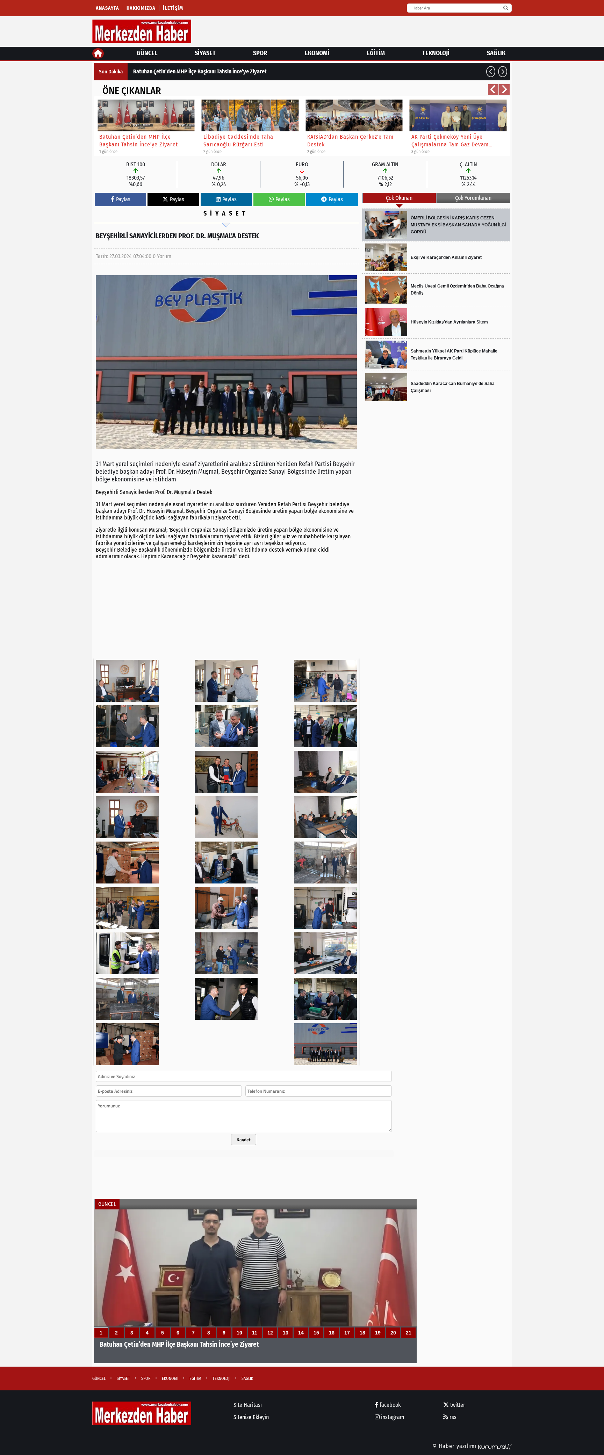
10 (239, 1333)
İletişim (173, 8)
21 (408, 1333)
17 (347, 1333)
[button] (490, 71)
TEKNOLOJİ (436, 53)
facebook (389, 1405)
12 (270, 1333)
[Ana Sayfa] (98, 53)
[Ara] (505, 8)
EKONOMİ (317, 53)
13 (285, 1333)
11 (254, 1333)
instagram (392, 1417)
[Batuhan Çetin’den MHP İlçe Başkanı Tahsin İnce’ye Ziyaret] (255, 1286)
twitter (457, 1405)
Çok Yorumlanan (473, 198)
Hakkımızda (141, 8)
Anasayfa (107, 8)
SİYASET (205, 53)
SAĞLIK (496, 53)
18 (362, 1333)
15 (316, 1333)
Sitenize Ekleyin (251, 1417)
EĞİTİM (376, 53)
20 (393, 1333)
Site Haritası (247, 1405)
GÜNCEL (147, 53)
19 (378, 1333)
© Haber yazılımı (455, 1446)
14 (301, 1333)
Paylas (123, 199)
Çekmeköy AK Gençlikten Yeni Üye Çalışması (183, 71)
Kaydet (244, 1139)
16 (332, 1333)
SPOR (260, 53)
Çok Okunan (399, 198)
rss (452, 1417)
